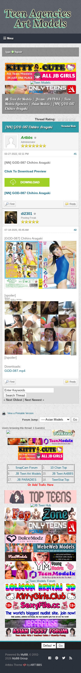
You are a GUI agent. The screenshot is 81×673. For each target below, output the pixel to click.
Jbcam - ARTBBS (47, 99)
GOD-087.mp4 (14, 370)
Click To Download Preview (25, 171)
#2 (75, 230)
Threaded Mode (68, 126)
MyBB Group (20, 658)
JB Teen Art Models (28, 473)
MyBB (24, 654)
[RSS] (71, 658)
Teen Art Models (21, 99)
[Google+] (57, 658)
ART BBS (36, 665)
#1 (75, 153)
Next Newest (33, 400)
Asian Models (41, 104)
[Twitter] (64, 658)
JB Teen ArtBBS (62, 473)
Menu (9, 38)
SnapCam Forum (27, 467)
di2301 (26, 214)
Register (18, 51)
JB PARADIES (26, 479)
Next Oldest (14, 400)
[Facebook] (50, 658)
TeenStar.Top (60, 479)
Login (8, 51)
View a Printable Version (20, 413)
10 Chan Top (58, 467)
